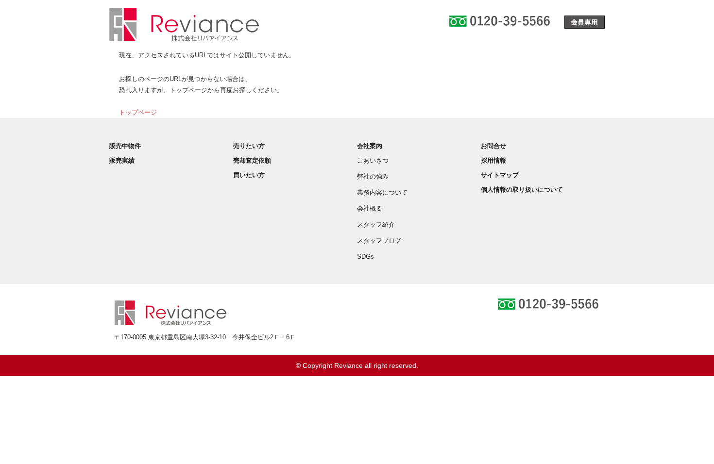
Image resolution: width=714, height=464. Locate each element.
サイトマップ (500, 175)
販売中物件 (125, 145)
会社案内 (369, 145)
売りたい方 (249, 145)
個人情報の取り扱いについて (522, 189)
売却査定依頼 (252, 160)
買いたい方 (249, 175)
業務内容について (382, 192)
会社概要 (369, 208)
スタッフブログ (379, 240)
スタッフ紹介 (376, 224)
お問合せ (493, 145)
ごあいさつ (373, 160)
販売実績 (122, 160)
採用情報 (493, 160)
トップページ (138, 112)
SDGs (365, 256)
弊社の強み (373, 176)
